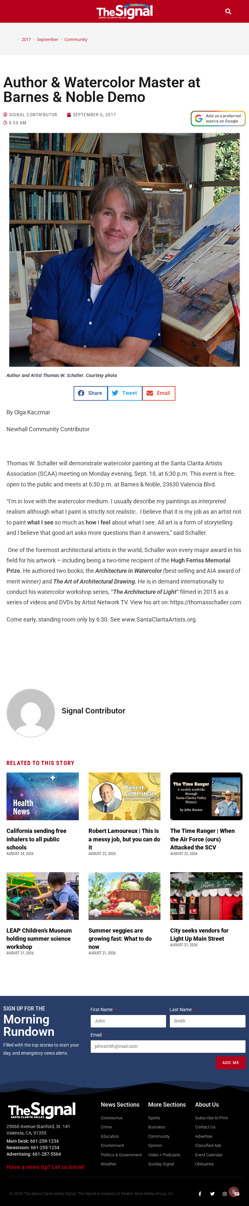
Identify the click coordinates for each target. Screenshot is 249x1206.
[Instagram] (224, 1194)
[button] (20, 12)
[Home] (14, 39)
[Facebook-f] (200, 1194)
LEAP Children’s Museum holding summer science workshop (39, 938)
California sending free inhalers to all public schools (36, 838)
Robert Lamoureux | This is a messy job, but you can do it (124, 838)
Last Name (181, 1009)
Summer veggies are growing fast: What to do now (120, 938)
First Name (101, 1009)
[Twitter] (212, 1194)
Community (76, 39)
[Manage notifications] (234, 1192)
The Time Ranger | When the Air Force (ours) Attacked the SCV (202, 838)
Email (96, 1034)
